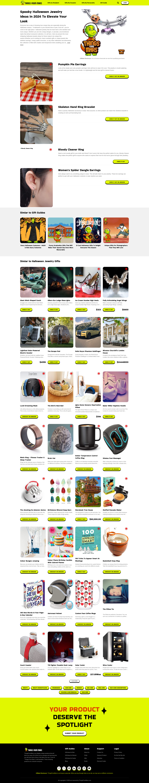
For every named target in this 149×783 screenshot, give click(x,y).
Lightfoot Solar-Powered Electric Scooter (30, 351)
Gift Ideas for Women (71, 755)
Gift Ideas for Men (70, 752)
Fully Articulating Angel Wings (115, 300)
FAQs (85, 755)
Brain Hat (51, 458)
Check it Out (54, 416)
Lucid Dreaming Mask (28, 406)
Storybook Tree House (84, 510)
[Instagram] (84, 768)
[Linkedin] (74, 768)
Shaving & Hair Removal (69, 692)
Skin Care (85, 692)
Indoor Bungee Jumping (29, 561)
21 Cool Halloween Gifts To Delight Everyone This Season (88, 246)
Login (125, 3)
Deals (85, 761)
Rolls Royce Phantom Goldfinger (88, 351)
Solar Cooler (80, 665)
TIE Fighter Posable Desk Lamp (60, 665)
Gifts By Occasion (70, 3)
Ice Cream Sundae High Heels (87, 300)
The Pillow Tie (108, 609)
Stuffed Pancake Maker (112, 510)
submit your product (74, 733)
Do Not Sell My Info (119, 755)
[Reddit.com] (79, 768)
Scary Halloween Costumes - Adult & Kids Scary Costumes (32, 246)
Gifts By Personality (88, 3)
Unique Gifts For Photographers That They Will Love (116, 246)
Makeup (79, 688)
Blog (66, 761)
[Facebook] (59, 768)
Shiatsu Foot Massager (112, 458)
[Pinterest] (69, 768)
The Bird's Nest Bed (55, 406)
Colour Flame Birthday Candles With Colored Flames (60, 561)
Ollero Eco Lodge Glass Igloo (59, 300)
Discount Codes (101, 761)
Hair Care (68, 688)
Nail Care (90, 688)
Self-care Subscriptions (118, 688)
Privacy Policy (118, 752)
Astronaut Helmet (55, 613)
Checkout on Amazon (29, 416)
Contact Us (100, 752)
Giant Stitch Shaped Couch (30, 300)
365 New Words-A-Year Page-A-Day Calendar (32, 613)
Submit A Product (101, 755)
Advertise (99, 758)
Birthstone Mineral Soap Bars (59, 510)
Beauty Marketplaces (40, 688)
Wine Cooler (107, 665)
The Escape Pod (54, 351)
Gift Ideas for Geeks (70, 758)
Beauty (25, 688)
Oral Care (101, 688)
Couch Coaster (25, 665)
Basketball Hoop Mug (111, 561)
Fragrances (56, 688)
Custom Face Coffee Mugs (85, 613)
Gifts (85, 758)
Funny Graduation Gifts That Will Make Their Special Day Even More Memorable (60, 247)
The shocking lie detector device (33, 510)
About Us (86, 752)
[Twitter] (64, 768)
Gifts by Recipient (53, 3)
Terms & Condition (119, 758)
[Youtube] (89, 768)
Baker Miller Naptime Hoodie (114, 406)
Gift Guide (103, 3)
